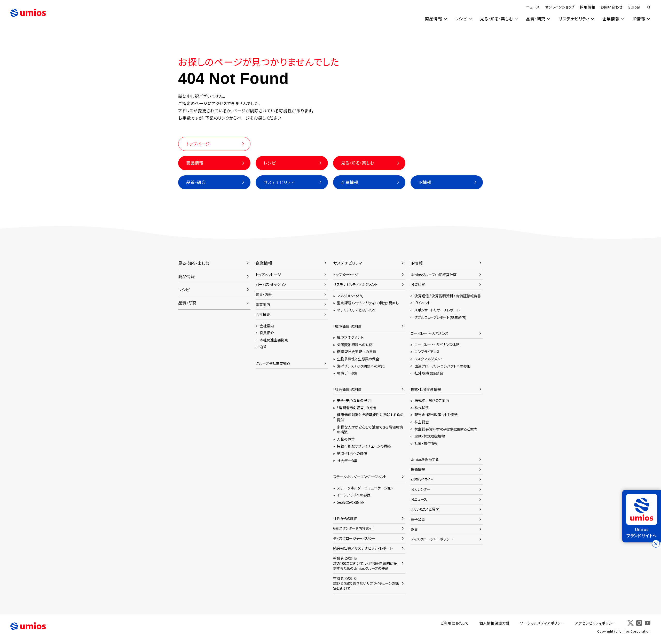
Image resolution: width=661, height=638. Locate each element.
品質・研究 (536, 19)
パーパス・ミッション (271, 284)
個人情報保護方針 (494, 623)
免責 (414, 529)
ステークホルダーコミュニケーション (365, 488)
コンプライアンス (427, 351)
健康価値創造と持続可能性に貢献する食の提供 (370, 417)
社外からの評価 (345, 518)
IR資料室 (418, 284)
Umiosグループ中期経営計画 (434, 274)
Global (634, 7)
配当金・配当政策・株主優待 (436, 414)
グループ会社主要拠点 (273, 363)
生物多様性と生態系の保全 (358, 358)
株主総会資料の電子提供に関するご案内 (445, 429)
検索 (648, 7)
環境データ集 (347, 373)
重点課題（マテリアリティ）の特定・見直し (368, 302)
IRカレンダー (420, 489)
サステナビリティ (573, 19)
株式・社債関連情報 (426, 389)
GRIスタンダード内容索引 (353, 528)
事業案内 (263, 304)
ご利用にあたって (455, 623)
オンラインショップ (560, 7)
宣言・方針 (264, 294)
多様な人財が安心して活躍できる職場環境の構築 (370, 429)
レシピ (461, 19)
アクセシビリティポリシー (595, 623)
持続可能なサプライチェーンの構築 (364, 446)
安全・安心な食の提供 (354, 400)
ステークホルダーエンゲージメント (360, 476)
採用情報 (587, 7)
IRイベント (422, 302)
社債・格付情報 (426, 443)
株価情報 (418, 469)
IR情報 (639, 19)
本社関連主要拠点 (273, 340)
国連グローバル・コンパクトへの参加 (442, 366)
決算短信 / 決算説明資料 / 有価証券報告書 (447, 295)
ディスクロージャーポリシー (354, 538)
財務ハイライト (422, 479)
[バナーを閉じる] (656, 544)
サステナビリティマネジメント (355, 284)
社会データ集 (347, 460)
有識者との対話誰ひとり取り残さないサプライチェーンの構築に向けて (366, 583)
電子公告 (418, 519)
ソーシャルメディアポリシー (542, 623)
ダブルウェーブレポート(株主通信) (440, 317)
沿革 (263, 346)
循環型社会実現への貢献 (356, 351)
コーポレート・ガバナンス (429, 333)
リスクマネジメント (428, 358)
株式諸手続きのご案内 (431, 400)
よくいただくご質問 (425, 509)
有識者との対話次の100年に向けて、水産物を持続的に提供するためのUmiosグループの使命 (365, 563)
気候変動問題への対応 (355, 344)
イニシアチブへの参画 (354, 494)
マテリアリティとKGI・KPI (356, 310)
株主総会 (421, 421)
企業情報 (611, 19)
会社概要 (263, 314)
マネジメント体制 (350, 295)
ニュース (533, 7)
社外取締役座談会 (428, 373)
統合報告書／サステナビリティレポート (363, 548)
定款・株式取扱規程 (429, 436)
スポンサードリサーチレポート (437, 310)
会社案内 (266, 325)
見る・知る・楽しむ (496, 19)
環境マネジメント (350, 337)
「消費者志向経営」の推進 (356, 407)
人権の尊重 (346, 439)
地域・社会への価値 (352, 453)
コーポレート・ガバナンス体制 (436, 344)
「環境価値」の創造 (347, 326)
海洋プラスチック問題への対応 (360, 366)
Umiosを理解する (425, 459)
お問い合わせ (611, 7)
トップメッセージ (268, 274)
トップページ (198, 144)
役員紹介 (266, 332)
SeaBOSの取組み (350, 502)
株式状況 (421, 407)
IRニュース (419, 499)
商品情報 (433, 19)
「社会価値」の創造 (347, 389)
